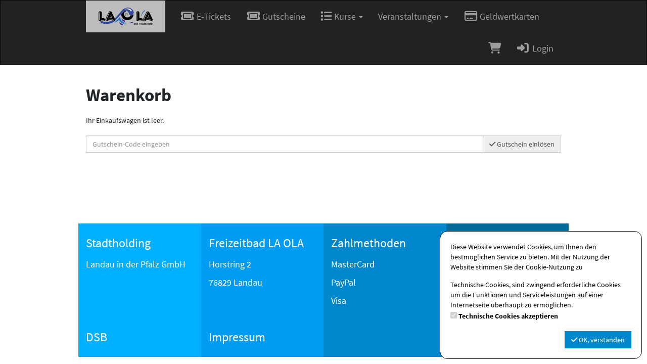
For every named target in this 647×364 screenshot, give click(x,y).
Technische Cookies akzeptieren (508, 316)
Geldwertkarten (508, 16)
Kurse (345, 16)
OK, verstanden (601, 339)
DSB (96, 337)
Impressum (237, 337)
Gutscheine (282, 16)
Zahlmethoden (368, 243)
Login (541, 48)
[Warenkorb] (495, 48)
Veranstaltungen (410, 16)
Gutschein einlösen (524, 144)
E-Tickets (213, 16)
